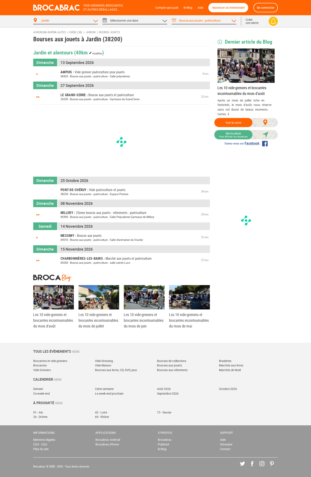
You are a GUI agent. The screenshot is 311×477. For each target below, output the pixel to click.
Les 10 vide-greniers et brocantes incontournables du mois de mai (189, 320)
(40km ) (89, 52)
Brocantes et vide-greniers (50, 361)
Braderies (225, 361)
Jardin (90, 32)
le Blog (188, 8)
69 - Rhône (102, 417)
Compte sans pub (166, 8)
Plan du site (40, 449)
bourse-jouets (109, 32)
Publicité (163, 444)
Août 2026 (164, 389)
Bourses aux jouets (169, 365)
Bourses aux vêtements (172, 370)
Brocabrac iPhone (107, 444)
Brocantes (40, 365)
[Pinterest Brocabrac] (275, 467)
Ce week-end (41, 393)
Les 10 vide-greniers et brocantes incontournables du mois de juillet (98, 320)
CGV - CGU (40, 444)
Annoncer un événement (228, 8)
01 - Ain (38, 412)
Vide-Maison (103, 365)
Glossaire (226, 444)
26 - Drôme (40, 417)
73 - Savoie (164, 412)
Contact (225, 449)
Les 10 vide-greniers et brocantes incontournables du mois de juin (144, 320)
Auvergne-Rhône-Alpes (49, 32)
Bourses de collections (171, 361)
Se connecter (265, 8)
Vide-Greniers (42, 370)
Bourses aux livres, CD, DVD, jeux (116, 370)
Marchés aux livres (231, 365)
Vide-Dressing (104, 361)
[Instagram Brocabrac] (265, 467)
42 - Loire (101, 412)
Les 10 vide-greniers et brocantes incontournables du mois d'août (241, 90)
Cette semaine (104, 389)
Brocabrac (165, 440)
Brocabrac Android (107, 440)
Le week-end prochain (109, 393)
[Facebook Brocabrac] (255, 467)
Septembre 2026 (168, 393)
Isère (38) (75, 32)
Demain (38, 389)
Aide (200, 8)
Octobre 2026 (228, 389)
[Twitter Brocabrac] (245, 467)
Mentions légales (44, 440)
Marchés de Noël (230, 370)
